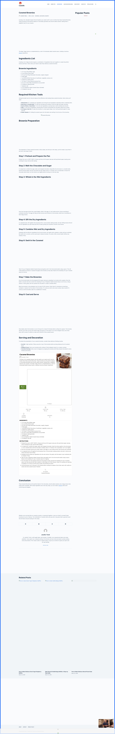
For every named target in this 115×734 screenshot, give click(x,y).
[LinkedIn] (65, 524)
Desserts (47, 15)
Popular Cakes (90, 4)
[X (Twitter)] (39, 524)
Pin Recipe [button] (49, 403)
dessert (21, 53)
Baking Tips (53, 4)
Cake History (77, 4)
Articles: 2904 (45, 545)
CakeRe (21, 6)
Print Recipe (23, 387)
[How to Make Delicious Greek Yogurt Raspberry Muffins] (31, 625)
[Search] (95, 4)
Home (48, 4)
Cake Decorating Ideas (68, 4)
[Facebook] (25, 524)
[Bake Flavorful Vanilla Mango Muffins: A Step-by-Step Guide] (57, 625)
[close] (58, 729)
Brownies (37, 15)
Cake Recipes (59, 4)
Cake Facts (83, 4)
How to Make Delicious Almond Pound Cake (82, 671)
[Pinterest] (52, 524)
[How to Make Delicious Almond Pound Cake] (84, 625)
